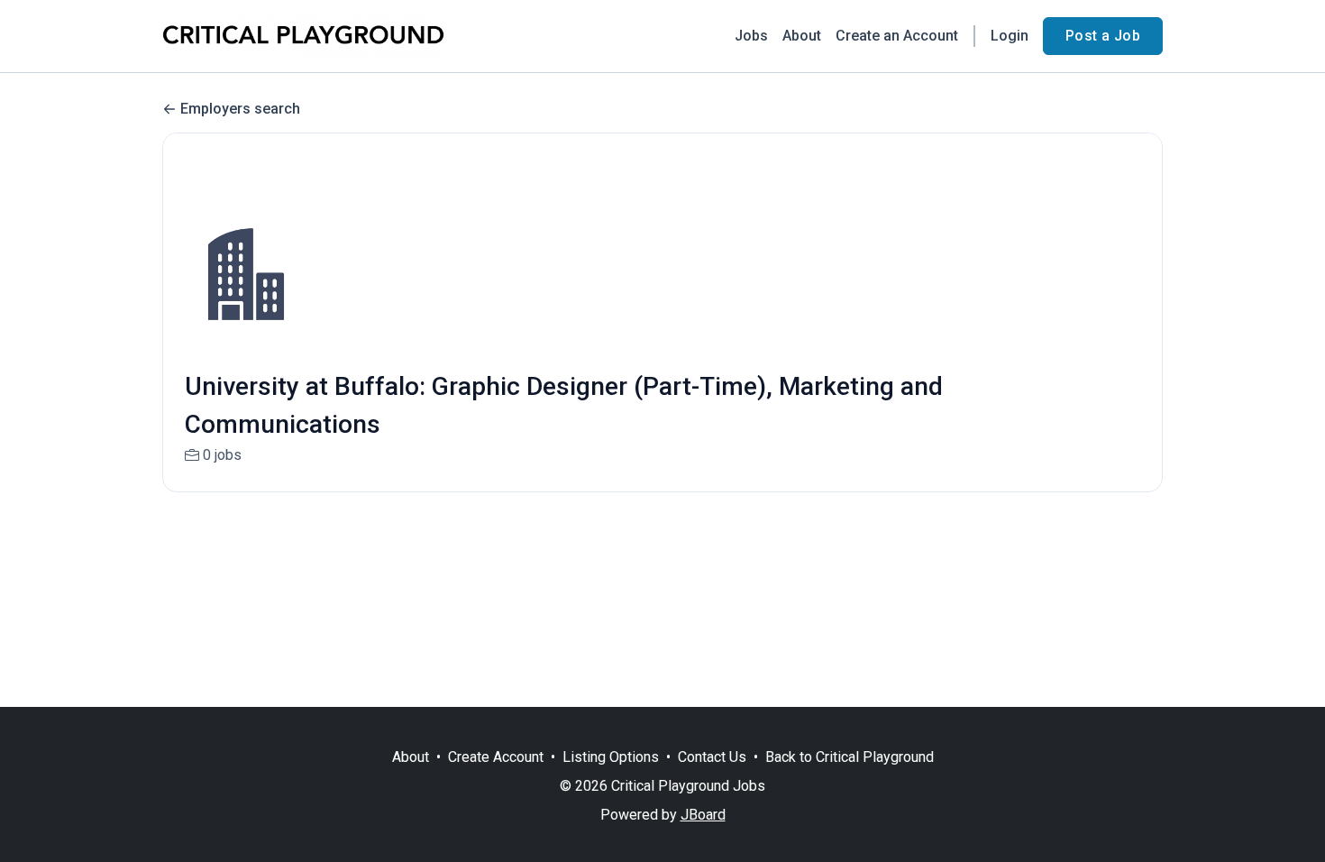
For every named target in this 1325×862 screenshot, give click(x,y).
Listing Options (610, 757)
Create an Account (897, 35)
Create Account (496, 757)
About (801, 35)
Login (1009, 35)
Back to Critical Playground (849, 757)
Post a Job (1102, 35)
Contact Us (712, 757)
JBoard (703, 814)
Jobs (751, 35)
